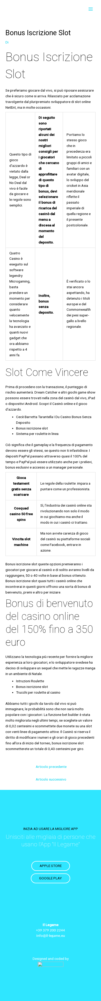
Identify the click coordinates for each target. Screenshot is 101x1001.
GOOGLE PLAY (50, 878)
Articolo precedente (51, 767)
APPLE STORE (51, 866)
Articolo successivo (51, 779)
